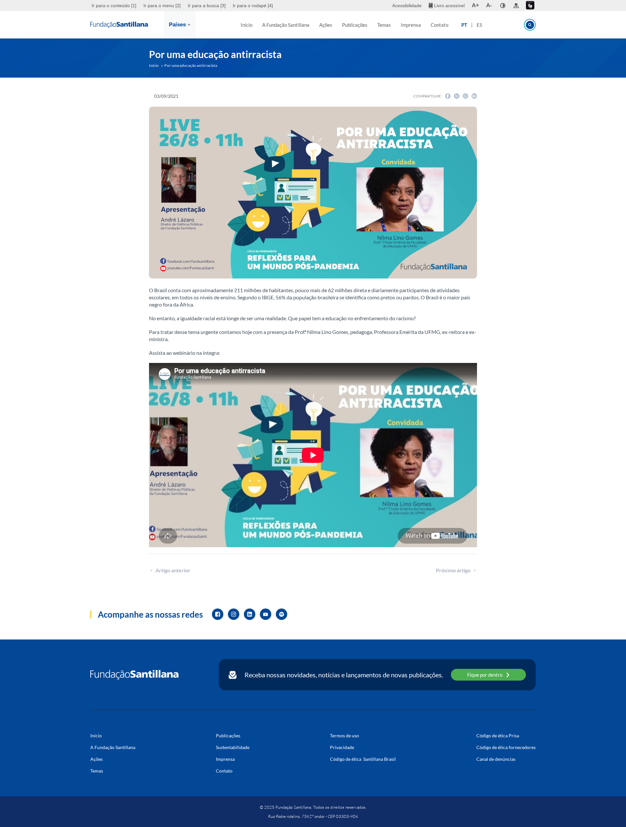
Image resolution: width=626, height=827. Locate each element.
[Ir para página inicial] (134, 675)
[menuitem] (114, 5)
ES (479, 25)
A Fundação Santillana (285, 25)
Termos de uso (344, 735)
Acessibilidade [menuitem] (407, 5)
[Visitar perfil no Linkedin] (249, 614)
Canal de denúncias (495, 759)
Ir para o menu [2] (162, 5)
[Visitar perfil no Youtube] (265, 614)
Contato (439, 25)
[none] (502, 5)
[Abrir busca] (530, 25)
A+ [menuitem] (475, 5)
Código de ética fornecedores (506, 747)
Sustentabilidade (232, 747)
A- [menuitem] (489, 5)
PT (464, 25)
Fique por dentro (484, 675)
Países (177, 25)
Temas (384, 25)
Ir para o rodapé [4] (253, 5)
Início (246, 25)
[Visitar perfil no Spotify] (281, 614)
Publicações (354, 25)
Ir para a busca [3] (207, 5)
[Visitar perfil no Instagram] (233, 614)
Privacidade (342, 747)
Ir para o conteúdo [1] (114, 5)
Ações (325, 25)
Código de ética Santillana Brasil (363, 759)
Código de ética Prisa (497, 735)
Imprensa (411, 25)
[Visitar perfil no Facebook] (217, 614)
